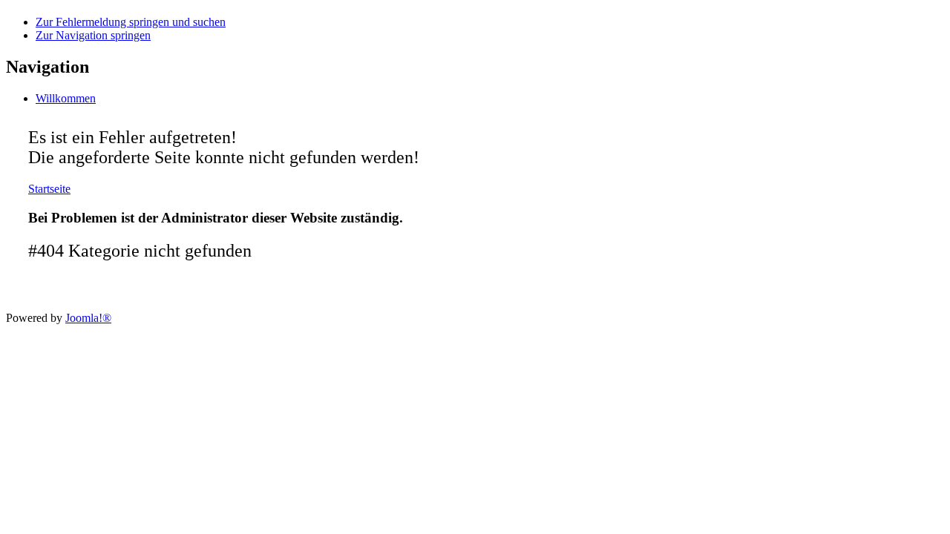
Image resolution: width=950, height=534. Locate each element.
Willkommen (66, 98)
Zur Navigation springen (93, 35)
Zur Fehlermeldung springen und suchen (131, 22)
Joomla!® (88, 318)
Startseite (49, 188)
